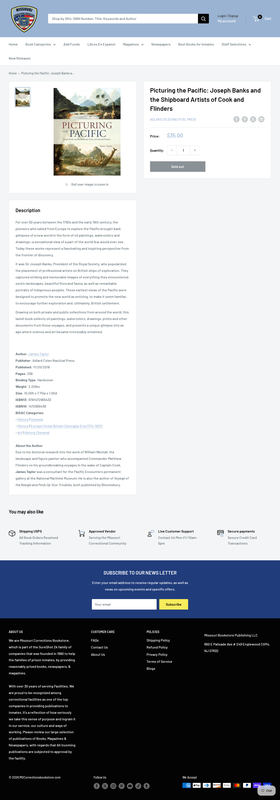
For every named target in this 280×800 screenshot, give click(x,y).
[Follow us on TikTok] (138, 786)
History (23, 419)
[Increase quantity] (195, 150)
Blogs (151, 668)
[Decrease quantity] (171, 150)
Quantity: (157, 150)
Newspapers (161, 44)
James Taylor (38, 354)
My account (227, 21)
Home (13, 44)
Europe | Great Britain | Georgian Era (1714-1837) (66, 426)
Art (20, 432)
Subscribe (174, 604)
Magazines (131, 44)
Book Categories (38, 44)
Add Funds (71, 44)
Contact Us (99, 647)
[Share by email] (261, 119)
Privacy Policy (157, 654)
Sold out (177, 166)
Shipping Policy (158, 640)
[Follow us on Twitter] (105, 786)
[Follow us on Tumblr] (147, 786)
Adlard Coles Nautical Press (173, 119)
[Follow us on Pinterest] (122, 786)
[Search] (203, 18)
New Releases (20, 58)
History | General (36, 432)
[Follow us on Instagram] (113, 786)
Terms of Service (159, 661)
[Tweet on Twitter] (253, 119)
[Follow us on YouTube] (130, 786)
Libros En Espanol (101, 44)
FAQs (95, 640)
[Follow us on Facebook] (97, 786)
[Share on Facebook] (236, 119)
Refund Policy (157, 647)
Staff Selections (234, 44)
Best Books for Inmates (196, 44)
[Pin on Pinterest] (245, 119)
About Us (98, 654)
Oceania (37, 419)
